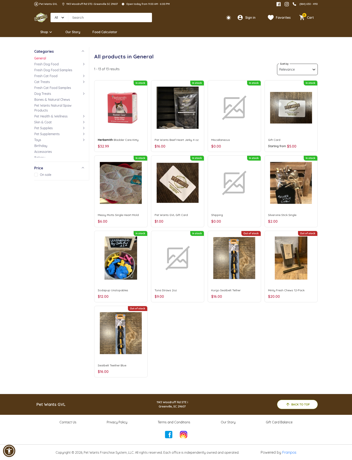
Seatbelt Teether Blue (112, 365)
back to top (300, 404)
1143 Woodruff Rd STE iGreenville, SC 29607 (172, 404)
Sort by (284, 64)
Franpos (289, 452)
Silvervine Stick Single (282, 215)
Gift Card (274, 140)
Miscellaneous (220, 140)
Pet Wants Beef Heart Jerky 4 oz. (177, 140)
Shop (44, 32)
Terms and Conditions (174, 422)
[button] (9, 451)
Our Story (72, 32)
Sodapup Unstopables (113, 290)
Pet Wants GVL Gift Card (171, 215)
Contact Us (67, 422)
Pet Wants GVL (48, 3)
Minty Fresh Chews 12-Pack (286, 290)
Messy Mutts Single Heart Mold (118, 215)
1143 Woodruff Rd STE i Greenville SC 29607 (92, 3)
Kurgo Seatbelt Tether (226, 290)
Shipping (217, 215)
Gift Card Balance (279, 422)
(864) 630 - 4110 (308, 3)
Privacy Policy (117, 422)
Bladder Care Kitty (118, 140)
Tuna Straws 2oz (166, 290)
